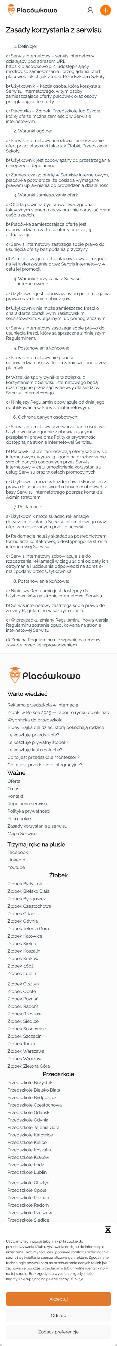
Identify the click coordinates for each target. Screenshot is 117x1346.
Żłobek (59, 875)
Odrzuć (58, 1315)
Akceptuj (58, 1299)
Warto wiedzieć (27, 694)
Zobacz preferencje (58, 1332)
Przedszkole (58, 1074)
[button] (108, 1230)
